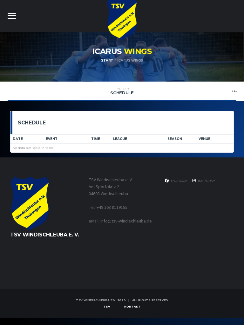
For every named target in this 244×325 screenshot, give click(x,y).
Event (52, 139)
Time (95, 139)
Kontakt (132, 306)
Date (18, 139)
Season (174, 139)
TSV (106, 306)
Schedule (122, 91)
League (120, 139)
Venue (204, 139)
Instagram (206, 180)
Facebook (178, 180)
